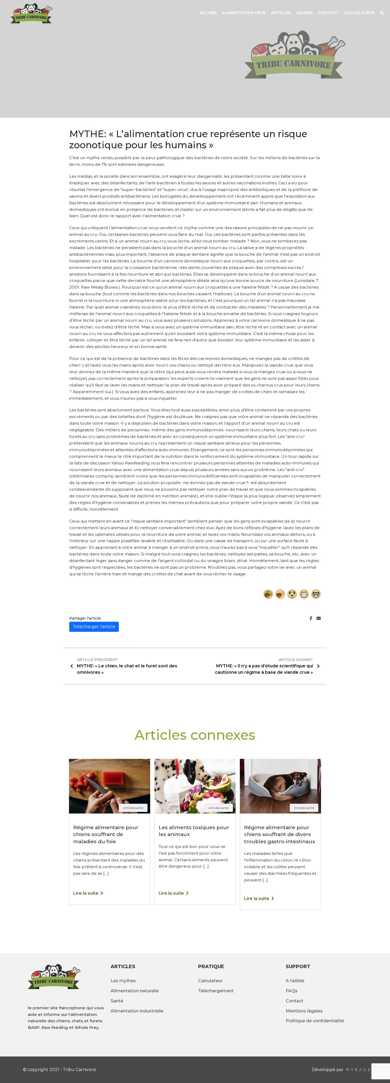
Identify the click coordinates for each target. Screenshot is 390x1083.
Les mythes (123, 980)
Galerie (304, 12)
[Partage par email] (319, 618)
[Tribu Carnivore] (27, 13)
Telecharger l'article (94, 626)
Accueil (208, 12)
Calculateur (359, 12)
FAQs (291, 990)
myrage (358, 1069)
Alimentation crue (244, 12)
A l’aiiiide (295, 980)
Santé (117, 1000)
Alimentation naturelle (135, 990)
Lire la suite (85, 893)
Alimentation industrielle (137, 1011)
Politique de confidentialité (315, 1020)
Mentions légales (304, 1011)
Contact (328, 12)
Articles (281, 12)
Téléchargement (216, 990)
